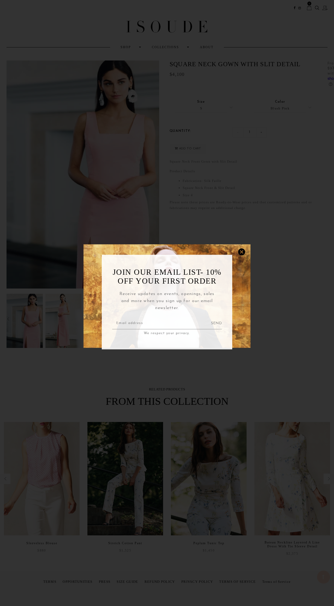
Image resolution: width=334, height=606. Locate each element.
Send (216, 323)
